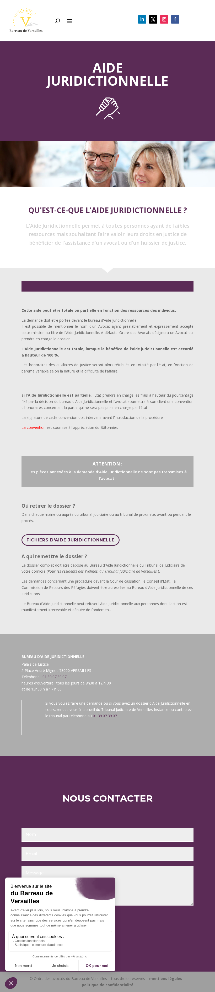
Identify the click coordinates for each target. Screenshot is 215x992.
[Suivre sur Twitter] (153, 19)
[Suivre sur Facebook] (175, 19)
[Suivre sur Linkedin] (142, 19)
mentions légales (165, 978)
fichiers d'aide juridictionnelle (70, 540)
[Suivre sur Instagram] (164, 19)
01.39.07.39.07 (54, 676)
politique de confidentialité (107, 984)
